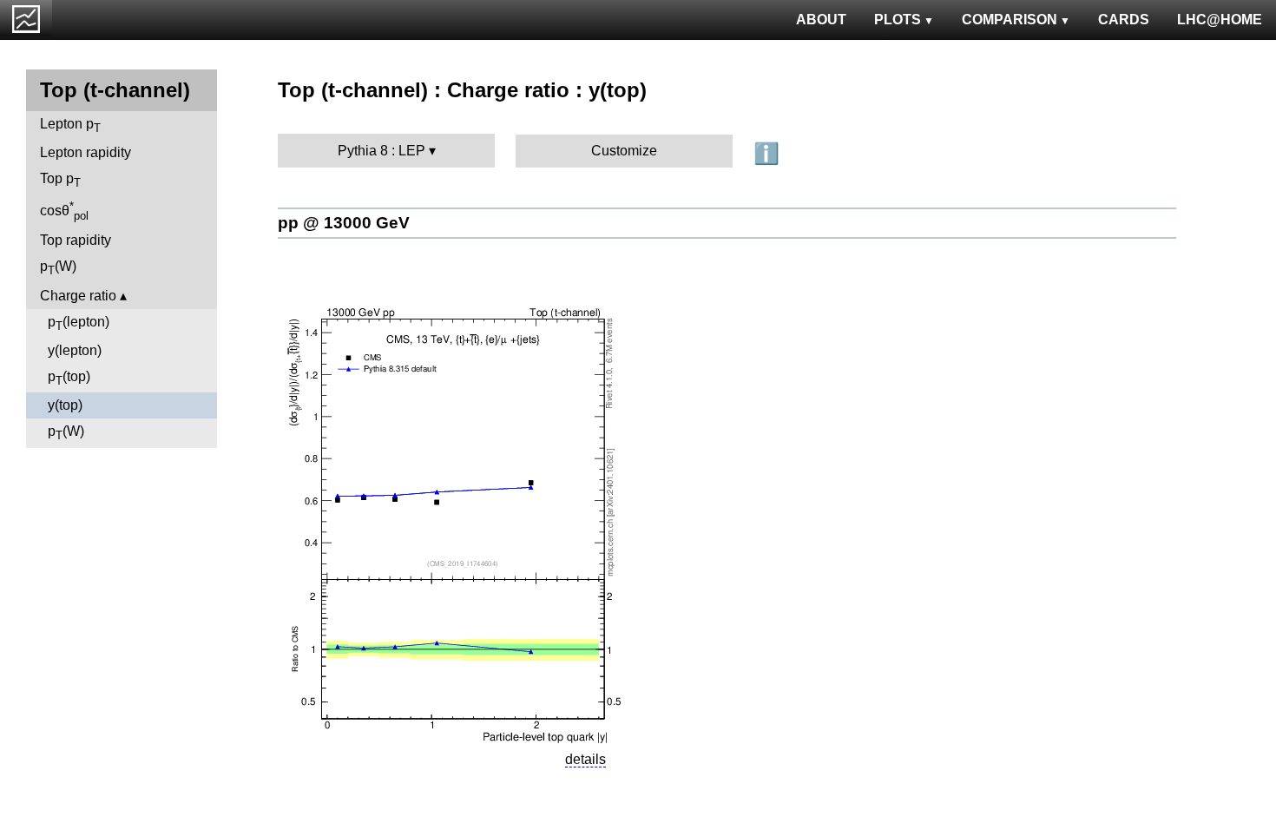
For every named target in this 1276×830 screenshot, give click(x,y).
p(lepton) (78, 323)
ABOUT (821, 19)
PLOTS (897, 19)
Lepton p (70, 125)
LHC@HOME (1219, 19)
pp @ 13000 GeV (344, 223)
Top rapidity (75, 240)
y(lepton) (75, 350)
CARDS (1123, 19)
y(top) (65, 405)
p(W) (58, 268)
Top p (60, 180)
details (585, 759)
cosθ (64, 211)
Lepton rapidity (85, 152)
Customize (624, 150)
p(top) (69, 378)
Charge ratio (78, 295)
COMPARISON (1009, 19)
